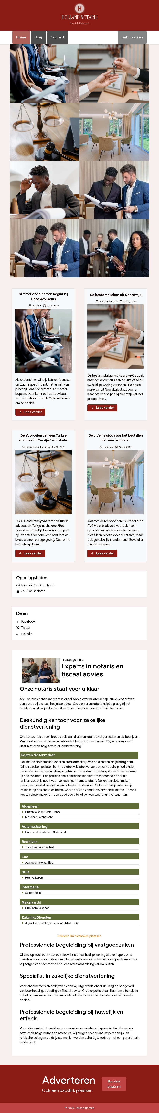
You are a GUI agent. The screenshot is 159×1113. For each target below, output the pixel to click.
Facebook (28, 622)
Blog (38, 37)
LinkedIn (26, 634)
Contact (57, 37)
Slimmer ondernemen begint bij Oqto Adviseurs (44, 73)
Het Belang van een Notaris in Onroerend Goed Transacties (114, 248)
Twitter (26, 628)
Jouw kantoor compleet (39, 847)
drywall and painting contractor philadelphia (51, 923)
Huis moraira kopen (37, 908)
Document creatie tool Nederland (45, 832)
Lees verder (33, 412)
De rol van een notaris (44, 190)
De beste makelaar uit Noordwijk (114, 73)
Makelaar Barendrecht (39, 817)
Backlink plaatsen (114, 1084)
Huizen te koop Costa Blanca (43, 812)
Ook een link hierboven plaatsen (79, 936)
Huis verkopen (34, 877)
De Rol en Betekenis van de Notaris (114, 190)
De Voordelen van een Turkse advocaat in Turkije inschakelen (44, 131)
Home (21, 37)
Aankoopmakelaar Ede (39, 862)
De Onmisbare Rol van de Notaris (44, 248)
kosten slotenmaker (116, 781)
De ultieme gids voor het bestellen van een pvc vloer (114, 131)
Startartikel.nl (33, 893)
